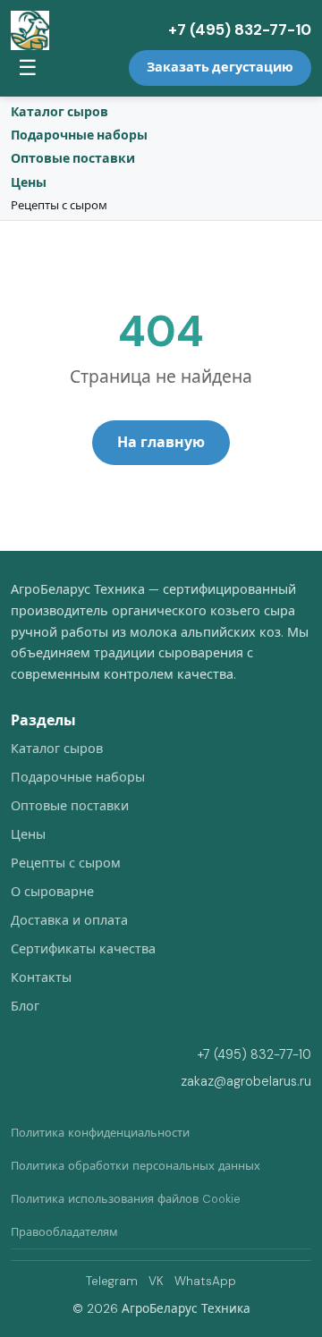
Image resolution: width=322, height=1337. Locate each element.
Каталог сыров (59, 112)
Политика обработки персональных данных (135, 1165)
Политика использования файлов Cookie (126, 1198)
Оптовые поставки (73, 158)
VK (156, 1281)
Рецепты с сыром (59, 205)
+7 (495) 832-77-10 (239, 29)
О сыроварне (52, 892)
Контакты (41, 977)
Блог (25, 1006)
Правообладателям (64, 1232)
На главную (161, 442)
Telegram (112, 1281)
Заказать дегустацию (220, 67)
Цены (29, 182)
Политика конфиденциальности (100, 1132)
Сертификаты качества (83, 949)
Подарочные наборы (79, 135)
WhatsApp (205, 1281)
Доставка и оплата (69, 920)
